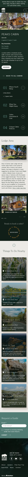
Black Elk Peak (9, 345)
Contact (18, 467)
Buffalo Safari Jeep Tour (13, 396)
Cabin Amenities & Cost (10, 116)
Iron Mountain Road (11, 369)
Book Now (14, 232)
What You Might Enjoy (10, 105)
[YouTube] (16, 458)
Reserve (6, 67)
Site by (4, 475)
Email (3, 423)
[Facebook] (11, 458)
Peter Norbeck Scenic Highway (11, 320)
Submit (4, 435)
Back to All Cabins (14, 76)
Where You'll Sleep (10, 88)
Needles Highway (10, 267)
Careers (10, 465)
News (12, 467)
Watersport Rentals (11, 296)
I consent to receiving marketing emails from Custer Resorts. (13, 430)
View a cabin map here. (19, 188)
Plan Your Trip (19, 465)
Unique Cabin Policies (11, 128)
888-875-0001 (16, 455)
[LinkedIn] (20, 458)
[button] (24, 216)
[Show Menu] (25, 10)
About (4, 465)
